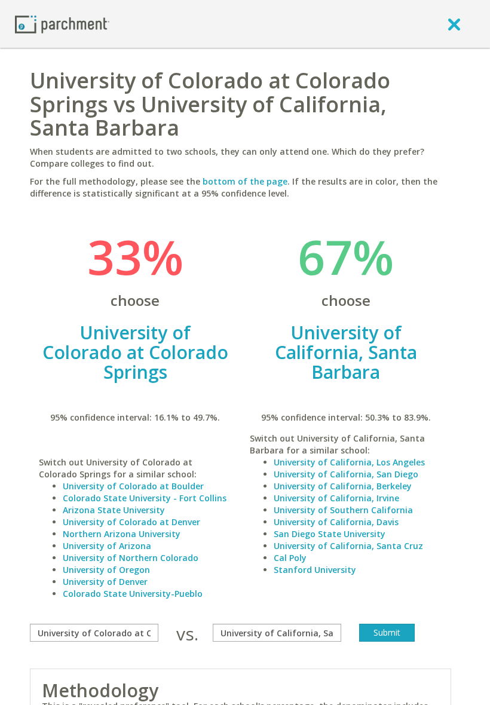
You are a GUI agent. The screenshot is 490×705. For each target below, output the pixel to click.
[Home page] (62, 23)
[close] (454, 24)
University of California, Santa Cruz (348, 545)
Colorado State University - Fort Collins (144, 498)
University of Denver (105, 581)
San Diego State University (329, 534)
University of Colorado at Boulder (133, 486)
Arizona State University (114, 510)
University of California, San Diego (346, 474)
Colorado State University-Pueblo (133, 593)
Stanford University (315, 569)
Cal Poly (290, 557)
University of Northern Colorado (130, 557)
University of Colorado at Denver (131, 522)
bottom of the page (245, 181)
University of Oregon (106, 569)
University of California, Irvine (336, 498)
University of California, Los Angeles (349, 462)
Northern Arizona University (121, 534)
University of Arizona (107, 545)
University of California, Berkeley (343, 486)
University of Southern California (343, 510)
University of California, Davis (336, 522)
